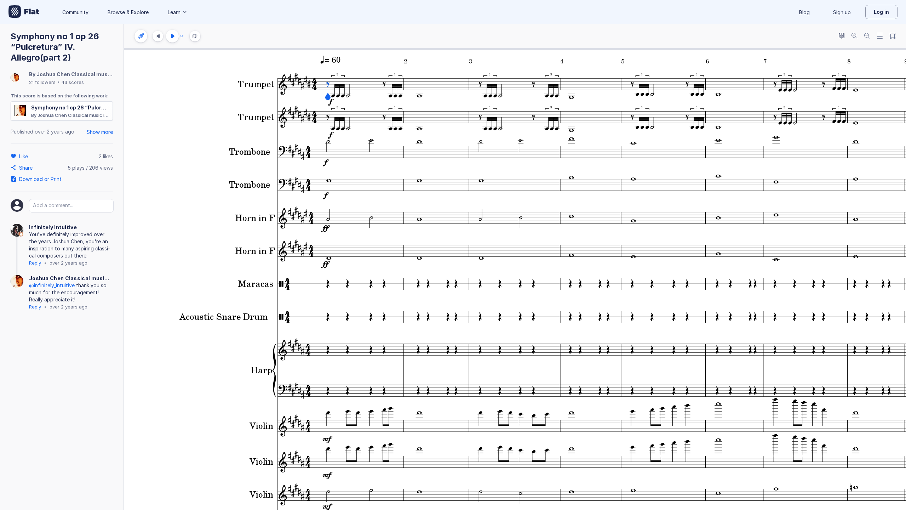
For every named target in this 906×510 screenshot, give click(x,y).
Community (75, 12)
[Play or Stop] (172, 36)
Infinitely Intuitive (53, 227)
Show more (100, 132)
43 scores (72, 82)
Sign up (842, 12)
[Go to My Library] (23, 12)
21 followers (42, 82)
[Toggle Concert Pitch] (841, 36)
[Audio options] (181, 36)
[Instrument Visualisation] (195, 36)
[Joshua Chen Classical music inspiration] (15, 78)
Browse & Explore (128, 12)
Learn (174, 12)
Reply (35, 263)
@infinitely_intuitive (52, 285)
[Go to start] (158, 36)
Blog (804, 12)
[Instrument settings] (140, 36)
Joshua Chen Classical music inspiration (88, 74)
